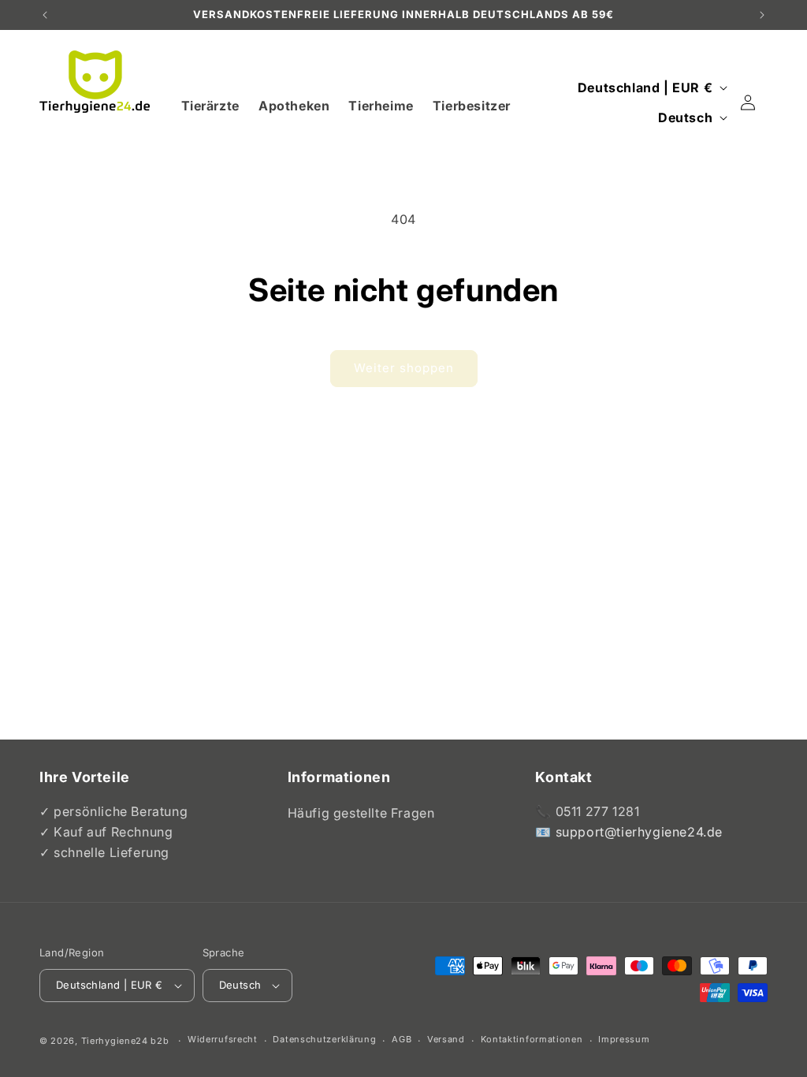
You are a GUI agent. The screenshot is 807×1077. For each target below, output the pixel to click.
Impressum (623, 1039)
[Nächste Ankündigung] (762, 15)
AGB (401, 1039)
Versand (446, 1039)
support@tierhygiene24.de (639, 832)
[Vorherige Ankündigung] (45, 15)
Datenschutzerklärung (324, 1039)
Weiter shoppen (404, 367)
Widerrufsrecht (223, 1039)
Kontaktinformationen (532, 1039)
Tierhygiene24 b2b (125, 1040)
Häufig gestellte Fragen (361, 813)
